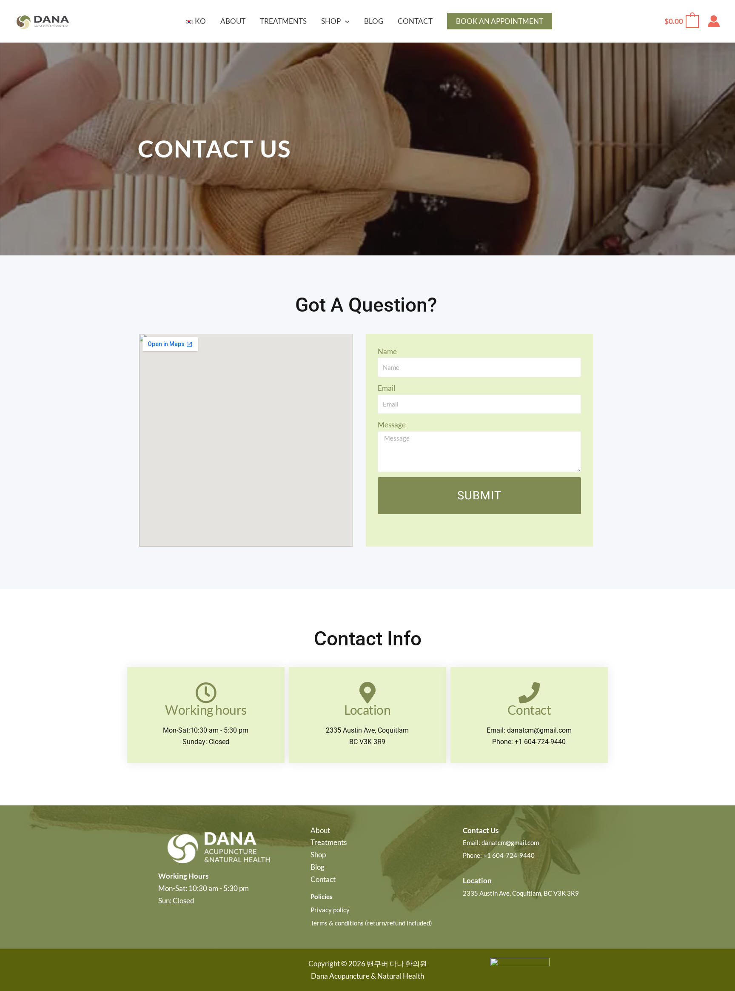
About (320, 830)
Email (386, 388)
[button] (345, 21)
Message (392, 424)
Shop (318, 854)
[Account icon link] (713, 21)
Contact (323, 879)
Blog (318, 866)
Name (387, 351)
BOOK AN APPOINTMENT (499, 21)
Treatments (329, 842)
